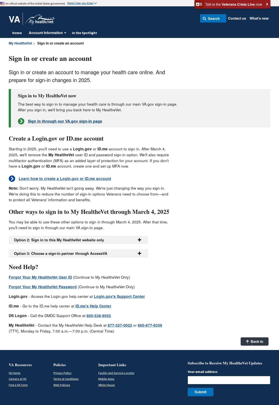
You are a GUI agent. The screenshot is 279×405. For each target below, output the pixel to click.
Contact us (237, 18)
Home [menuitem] (17, 33)
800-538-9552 (99, 315)
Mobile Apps (106, 379)
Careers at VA (17, 379)
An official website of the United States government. (35, 3)
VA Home (14, 373)
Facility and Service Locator (116, 373)
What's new (259, 18)
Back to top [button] (256, 342)
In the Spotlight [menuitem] (84, 33)
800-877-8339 (150, 325)
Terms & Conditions (66, 379)
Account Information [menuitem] (46, 32)
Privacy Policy (62, 373)
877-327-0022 (120, 325)
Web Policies (61, 385)
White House (106, 385)
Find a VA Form (18, 385)
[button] (213, 18)
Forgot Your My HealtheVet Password (43, 286)
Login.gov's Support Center (119, 296)
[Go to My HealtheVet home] (40, 21)
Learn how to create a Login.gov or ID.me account (65, 178)
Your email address (203, 371)
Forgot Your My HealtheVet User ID (40, 277)
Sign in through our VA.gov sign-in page (65, 121)
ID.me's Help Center (93, 306)
